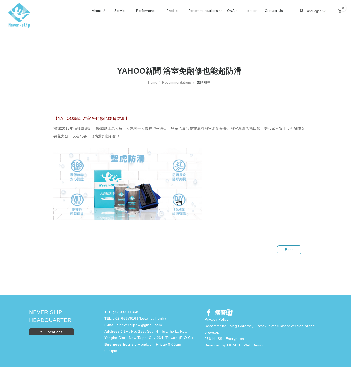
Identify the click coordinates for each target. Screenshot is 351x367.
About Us (99, 11)
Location (250, 11)
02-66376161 (127, 318)
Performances (147, 11)
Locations (54, 332)
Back (289, 250)
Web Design (254, 345)
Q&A (231, 11)
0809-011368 (126, 312)
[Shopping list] (340, 10)
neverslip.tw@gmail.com (140, 325)
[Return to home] (19, 15)
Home (152, 82)
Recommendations (203, 11)
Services (121, 11)
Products (173, 11)
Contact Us (274, 11)
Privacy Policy (217, 319)
